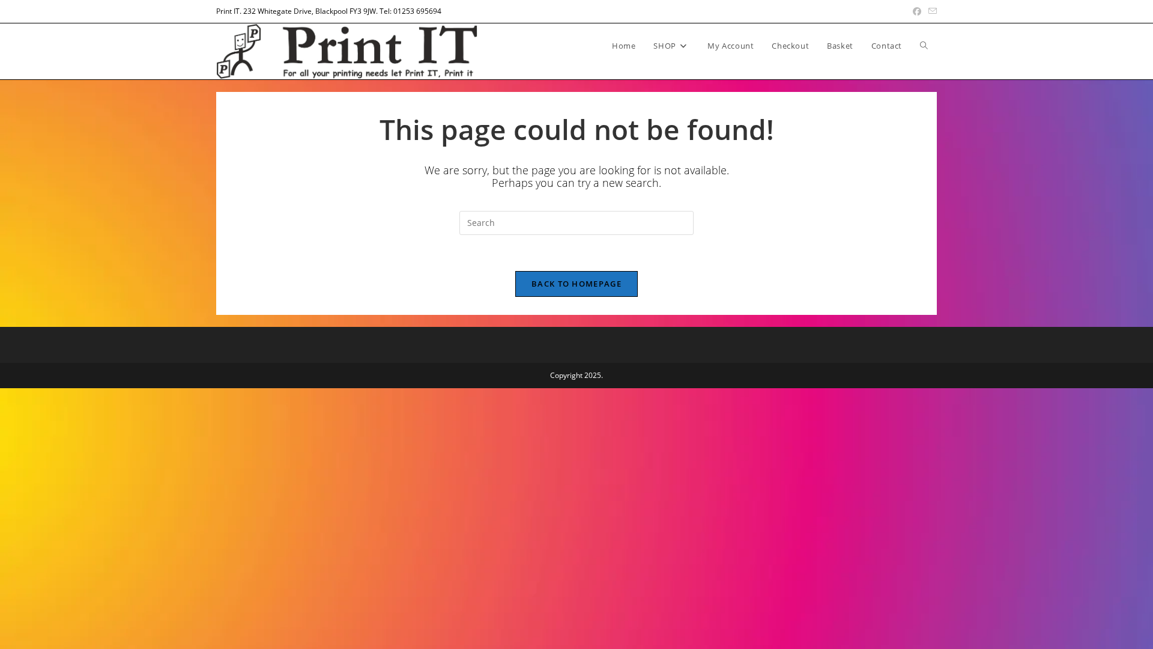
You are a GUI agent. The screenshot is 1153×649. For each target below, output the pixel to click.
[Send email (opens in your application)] (931, 11)
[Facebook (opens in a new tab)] (917, 11)
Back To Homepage (576, 283)
